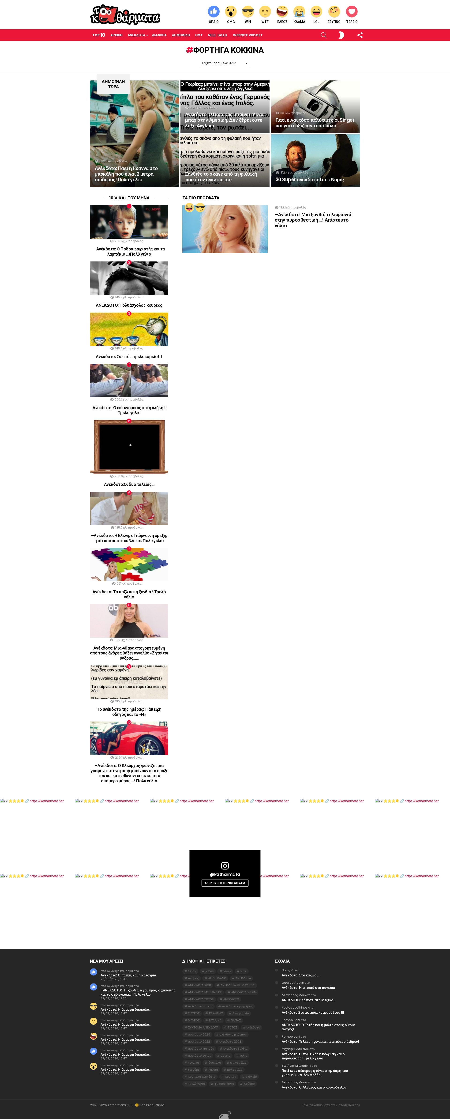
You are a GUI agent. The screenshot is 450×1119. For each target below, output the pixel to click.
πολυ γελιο (235, 1069)
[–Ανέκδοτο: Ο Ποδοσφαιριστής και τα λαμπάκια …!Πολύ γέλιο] (129, 222)
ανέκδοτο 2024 (199, 1034)
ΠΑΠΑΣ (236, 1020)
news (227, 971)
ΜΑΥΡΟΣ (194, 1020)
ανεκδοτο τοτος (199, 1055)
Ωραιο (214, 22)
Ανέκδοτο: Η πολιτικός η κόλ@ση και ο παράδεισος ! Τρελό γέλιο (313, 1056)
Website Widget (248, 35)
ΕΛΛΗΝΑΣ (216, 1013)
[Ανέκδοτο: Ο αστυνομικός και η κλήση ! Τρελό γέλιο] (129, 380)
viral (243, 971)
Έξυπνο (334, 22)
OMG (231, 22)
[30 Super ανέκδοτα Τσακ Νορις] (315, 160)
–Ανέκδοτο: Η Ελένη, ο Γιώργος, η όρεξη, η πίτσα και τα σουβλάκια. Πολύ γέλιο (129, 538)
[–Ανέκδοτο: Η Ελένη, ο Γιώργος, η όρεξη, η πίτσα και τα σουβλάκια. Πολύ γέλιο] (129, 508)
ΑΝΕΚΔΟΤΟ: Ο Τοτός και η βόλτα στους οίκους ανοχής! (318, 1027)
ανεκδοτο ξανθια (235, 1048)
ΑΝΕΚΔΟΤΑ (243, 978)
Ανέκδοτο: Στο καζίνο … (300, 975)
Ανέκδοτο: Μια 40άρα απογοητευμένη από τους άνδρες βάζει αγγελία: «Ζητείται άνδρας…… (129, 653)
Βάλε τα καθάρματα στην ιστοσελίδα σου (331, 1105)
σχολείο (251, 1076)
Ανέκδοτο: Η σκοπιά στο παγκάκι (308, 987)
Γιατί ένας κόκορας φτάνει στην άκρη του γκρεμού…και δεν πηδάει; (315, 1072)
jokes (210, 971)
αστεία (225, 1055)
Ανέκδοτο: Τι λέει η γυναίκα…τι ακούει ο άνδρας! (320, 1041)
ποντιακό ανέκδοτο (202, 1076)
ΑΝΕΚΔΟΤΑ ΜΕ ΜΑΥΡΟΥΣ (237, 985)
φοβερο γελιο (224, 1083)
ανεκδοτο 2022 (199, 1041)
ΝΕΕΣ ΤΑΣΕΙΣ (218, 35)
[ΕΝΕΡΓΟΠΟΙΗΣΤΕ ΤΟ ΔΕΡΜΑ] (333, 35)
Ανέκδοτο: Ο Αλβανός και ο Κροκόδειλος (314, 1087)
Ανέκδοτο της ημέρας (237, 1006)
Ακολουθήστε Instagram (225, 883)
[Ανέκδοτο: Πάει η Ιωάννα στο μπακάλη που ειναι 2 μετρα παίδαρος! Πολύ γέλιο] (134, 133)
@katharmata (225, 874)
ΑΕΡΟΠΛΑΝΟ (217, 978)
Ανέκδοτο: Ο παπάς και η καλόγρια (128, 975)
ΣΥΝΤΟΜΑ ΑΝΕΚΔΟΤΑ (203, 1027)
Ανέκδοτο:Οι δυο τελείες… (129, 484)
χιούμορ (249, 1083)
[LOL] (189, 207)
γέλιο (243, 1055)
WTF (265, 22)
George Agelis (293, 982)
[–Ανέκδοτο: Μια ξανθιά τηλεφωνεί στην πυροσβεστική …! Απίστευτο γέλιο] (225, 229)
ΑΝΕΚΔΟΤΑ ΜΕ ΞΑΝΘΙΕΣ (205, 992)
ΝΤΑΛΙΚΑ (215, 1020)
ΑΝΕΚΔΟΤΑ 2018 (199, 985)
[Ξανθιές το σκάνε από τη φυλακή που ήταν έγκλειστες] (225, 160)
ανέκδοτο (253, 1027)
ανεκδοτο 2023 (230, 1041)
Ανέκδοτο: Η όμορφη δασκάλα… (126, 1009)
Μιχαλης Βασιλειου (295, 1049)
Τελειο (352, 22)
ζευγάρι (193, 1069)
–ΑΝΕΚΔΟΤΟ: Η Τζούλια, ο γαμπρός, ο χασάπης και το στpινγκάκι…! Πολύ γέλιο (138, 992)
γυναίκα (193, 1062)
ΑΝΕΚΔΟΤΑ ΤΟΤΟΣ (201, 999)
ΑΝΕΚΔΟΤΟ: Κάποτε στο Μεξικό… (309, 1000)
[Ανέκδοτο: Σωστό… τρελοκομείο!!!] (129, 329)
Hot (199, 35)
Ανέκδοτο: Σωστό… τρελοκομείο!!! (129, 356)
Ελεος (282, 22)
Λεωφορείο (240, 1013)
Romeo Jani (291, 1020)
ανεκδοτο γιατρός (201, 1048)
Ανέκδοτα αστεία (200, 1006)
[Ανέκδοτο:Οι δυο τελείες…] (129, 447)
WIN (248, 22)
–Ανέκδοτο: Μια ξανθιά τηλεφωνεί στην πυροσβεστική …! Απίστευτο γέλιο (313, 220)
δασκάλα (214, 1062)
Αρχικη (116, 35)
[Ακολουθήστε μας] (352, 35)
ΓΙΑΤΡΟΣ (194, 1013)
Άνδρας (193, 978)
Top (98, 35)
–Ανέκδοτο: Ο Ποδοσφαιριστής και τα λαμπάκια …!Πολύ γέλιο (129, 251)
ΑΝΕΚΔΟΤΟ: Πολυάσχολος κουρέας (129, 305)
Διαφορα (159, 35)
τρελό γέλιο (196, 1083)
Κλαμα (299, 22)
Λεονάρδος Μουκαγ (296, 995)
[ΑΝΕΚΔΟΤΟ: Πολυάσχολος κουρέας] (129, 278)
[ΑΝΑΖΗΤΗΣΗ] (316, 35)
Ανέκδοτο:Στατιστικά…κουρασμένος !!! (313, 1012)
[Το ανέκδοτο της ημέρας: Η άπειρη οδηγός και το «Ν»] (129, 682)
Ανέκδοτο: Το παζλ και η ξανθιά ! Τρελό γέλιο (129, 594)
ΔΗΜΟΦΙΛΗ (181, 35)
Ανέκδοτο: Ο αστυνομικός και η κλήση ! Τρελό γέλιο (129, 410)
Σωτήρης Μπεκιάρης (296, 1065)
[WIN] (200, 207)
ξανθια (213, 1069)
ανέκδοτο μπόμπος (233, 1034)
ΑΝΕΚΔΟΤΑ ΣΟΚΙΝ (243, 992)
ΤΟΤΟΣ (232, 1027)
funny (192, 971)
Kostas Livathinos (295, 1007)
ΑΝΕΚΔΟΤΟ (231, 999)
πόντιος (230, 1076)
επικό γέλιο (238, 1062)
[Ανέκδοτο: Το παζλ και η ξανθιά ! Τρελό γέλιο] (129, 564)
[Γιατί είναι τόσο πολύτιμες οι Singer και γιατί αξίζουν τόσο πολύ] (315, 106)
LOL (316, 22)
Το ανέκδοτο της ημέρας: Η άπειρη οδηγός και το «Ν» (129, 711)
